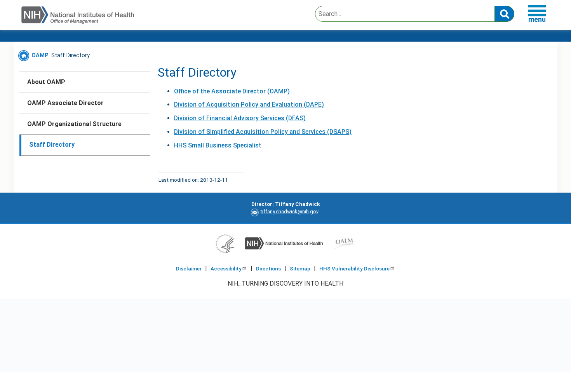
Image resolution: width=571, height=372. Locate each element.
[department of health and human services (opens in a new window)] (225, 243)
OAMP (39, 55)
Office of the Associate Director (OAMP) (232, 91)
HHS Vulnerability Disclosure (354, 268)
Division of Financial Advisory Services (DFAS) (240, 118)
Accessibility (226, 268)
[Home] (77, 15)
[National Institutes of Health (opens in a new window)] (284, 243)
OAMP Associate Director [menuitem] (65, 103)
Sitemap (300, 268)
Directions (268, 268)
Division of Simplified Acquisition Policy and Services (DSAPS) (263, 131)
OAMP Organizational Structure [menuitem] (74, 124)
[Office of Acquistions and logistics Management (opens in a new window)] (344, 243)
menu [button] (537, 19)
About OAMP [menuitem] (46, 82)
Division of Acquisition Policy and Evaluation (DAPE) (249, 104)
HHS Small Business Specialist (217, 145)
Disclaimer (189, 268)
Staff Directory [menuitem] (52, 144)
